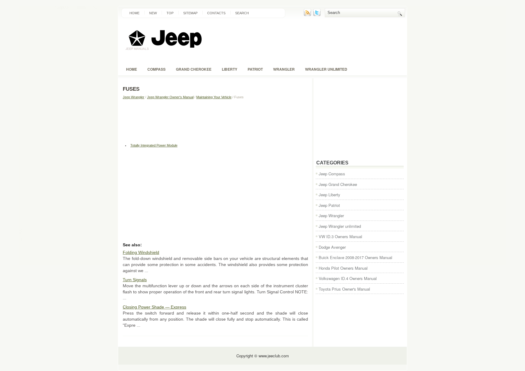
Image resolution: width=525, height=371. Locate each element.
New (153, 13)
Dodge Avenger (332, 247)
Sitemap (190, 13)
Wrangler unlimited (326, 69)
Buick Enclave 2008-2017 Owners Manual (355, 257)
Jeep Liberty (329, 194)
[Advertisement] (215, 120)
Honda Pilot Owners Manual (343, 268)
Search (242, 13)
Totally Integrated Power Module (153, 145)
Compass (156, 69)
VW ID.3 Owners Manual (340, 236)
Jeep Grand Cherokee (338, 184)
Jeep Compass (332, 174)
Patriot (255, 69)
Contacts (216, 13)
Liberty (229, 69)
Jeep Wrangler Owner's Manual (170, 97)
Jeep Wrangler (133, 97)
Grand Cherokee (193, 69)
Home (134, 13)
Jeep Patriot (329, 205)
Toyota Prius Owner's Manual (344, 289)
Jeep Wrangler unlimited (340, 226)
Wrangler (284, 69)
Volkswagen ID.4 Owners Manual (348, 278)
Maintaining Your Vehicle (214, 97)
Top (169, 13)
